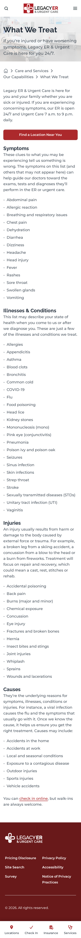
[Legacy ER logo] (41, 8)
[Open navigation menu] (75, 8)
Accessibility (52, 867)
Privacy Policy (54, 858)
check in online (33, 798)
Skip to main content (19, 3)
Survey (11, 876)
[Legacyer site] (5, 70)
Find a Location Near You (40, 135)
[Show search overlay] (6, 8)
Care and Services (31, 71)
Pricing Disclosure (20, 858)
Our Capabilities (18, 77)
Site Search (14, 867)
